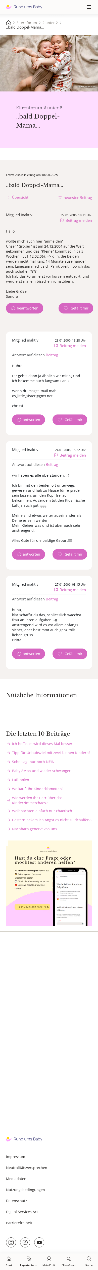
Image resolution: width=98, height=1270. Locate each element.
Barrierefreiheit (19, 1222)
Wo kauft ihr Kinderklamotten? (37, 788)
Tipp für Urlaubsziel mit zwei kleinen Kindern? (51, 752)
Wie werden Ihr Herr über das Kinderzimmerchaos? (37, 800)
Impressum (15, 1156)
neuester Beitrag (78, 197)
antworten (31, 419)
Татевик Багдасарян (85, 86)
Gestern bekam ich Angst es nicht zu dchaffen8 (51, 819)
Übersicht (20, 197)
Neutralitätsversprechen (26, 1167)
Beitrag (52, 354)
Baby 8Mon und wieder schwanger (41, 770)
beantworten (27, 308)
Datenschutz (16, 1200)
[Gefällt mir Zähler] (76, 308)
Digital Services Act (22, 1211)
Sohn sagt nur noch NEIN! (34, 761)
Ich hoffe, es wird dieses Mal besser (42, 743)
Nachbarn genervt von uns (34, 828)
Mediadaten (16, 1178)
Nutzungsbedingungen (25, 1189)
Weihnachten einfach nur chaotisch (42, 810)
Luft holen (20, 779)
